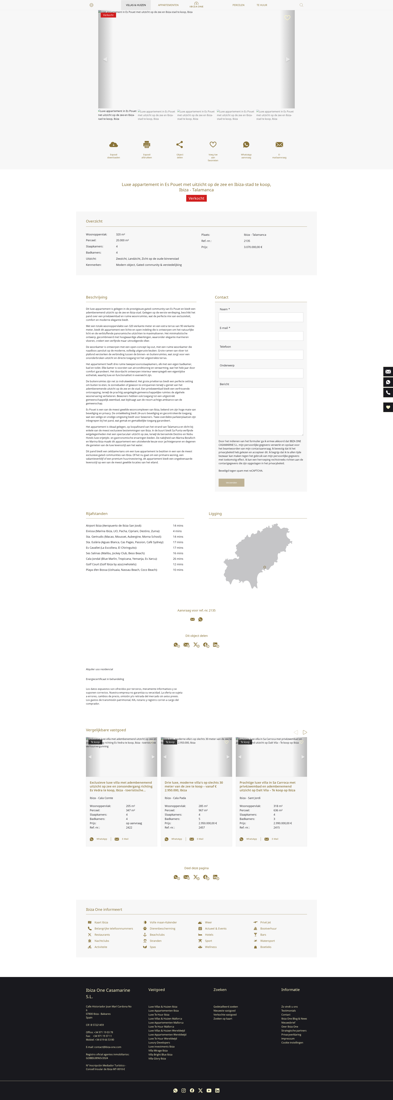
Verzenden (231, 482)
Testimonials (288, 1010)
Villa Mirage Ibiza (158, 1050)
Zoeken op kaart (223, 1018)
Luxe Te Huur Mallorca (161, 1026)
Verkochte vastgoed (225, 1014)
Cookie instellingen (292, 1042)
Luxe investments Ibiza (161, 1046)
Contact (285, 1014)
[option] (91, 5)
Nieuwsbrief (288, 1022)
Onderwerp (227, 365)
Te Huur (262, 5)
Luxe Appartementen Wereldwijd (167, 1034)
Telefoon (225, 346)
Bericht (224, 384)
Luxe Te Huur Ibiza (158, 1014)
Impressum (288, 1038)
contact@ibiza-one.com (107, 1047)
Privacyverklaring (291, 1034)
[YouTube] (208, 1090)
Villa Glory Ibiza (157, 1058)
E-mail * (225, 328)
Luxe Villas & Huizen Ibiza (162, 1006)
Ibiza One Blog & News (294, 1018)
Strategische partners (294, 1030)
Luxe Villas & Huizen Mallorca (165, 1018)
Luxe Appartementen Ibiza (163, 1010)
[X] (196, 645)
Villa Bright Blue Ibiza (160, 1054)
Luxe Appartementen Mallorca (165, 1022)
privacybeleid (226, 452)
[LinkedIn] (216, 645)
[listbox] (91, 5)
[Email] (192, 619)
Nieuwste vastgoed (224, 1010)
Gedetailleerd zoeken (226, 1006)
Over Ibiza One (289, 1026)
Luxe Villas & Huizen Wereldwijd (166, 1030)
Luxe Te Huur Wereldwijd (162, 1038)
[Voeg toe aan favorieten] (287, 17)
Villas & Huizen (136, 5)
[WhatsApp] (200, 619)
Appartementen (168, 5)
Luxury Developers (159, 1042)
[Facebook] (206, 645)
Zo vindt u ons (289, 1006)
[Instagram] (183, 1090)
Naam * (225, 309)
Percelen (238, 5)
